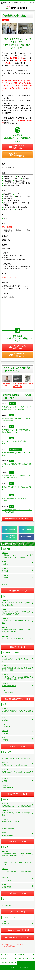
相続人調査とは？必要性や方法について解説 (17, 488)
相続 (11, 415)
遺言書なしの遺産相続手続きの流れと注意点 (17, 465)
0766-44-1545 (7, 227)
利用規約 (3, 958)
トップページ (5, 954)
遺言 (11, 461)
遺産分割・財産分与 (15, 449)
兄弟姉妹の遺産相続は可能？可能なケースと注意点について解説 (17, 476)
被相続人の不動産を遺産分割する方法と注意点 (17, 454)
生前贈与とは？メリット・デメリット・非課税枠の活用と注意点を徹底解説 (17, 408)
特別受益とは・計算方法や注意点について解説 (17, 442)
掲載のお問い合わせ (7, 962)
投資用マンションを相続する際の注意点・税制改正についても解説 (17, 431)
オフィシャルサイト (9, 277)
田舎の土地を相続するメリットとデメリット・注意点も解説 (17, 511)
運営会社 (21, 954)
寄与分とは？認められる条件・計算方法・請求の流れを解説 (17, 419)
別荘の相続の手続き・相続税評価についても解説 (17, 499)
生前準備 (12, 403)
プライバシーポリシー (25, 958)
